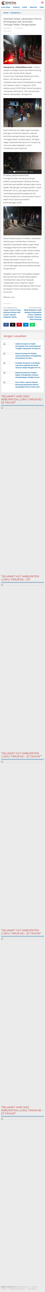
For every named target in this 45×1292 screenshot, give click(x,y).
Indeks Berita (32, 1289)
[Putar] (6, 172)
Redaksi (4, 1289)
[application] (22, 163)
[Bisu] (35, 172)
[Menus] (42, 2)
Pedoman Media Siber (17, 1289)
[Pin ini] (19, 325)
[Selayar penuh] (39, 172)
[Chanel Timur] (9, 3)
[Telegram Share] (26, 325)
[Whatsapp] (32, 325)
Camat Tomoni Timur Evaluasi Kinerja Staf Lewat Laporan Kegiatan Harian (12, 312)
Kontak (34, 1287)
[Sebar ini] (6, 325)
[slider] (20, 171)
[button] (22, 163)
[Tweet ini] (12, 325)
